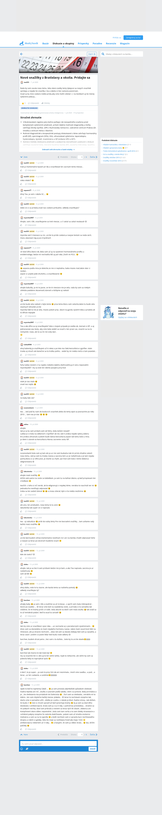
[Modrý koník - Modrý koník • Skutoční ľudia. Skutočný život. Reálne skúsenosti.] (28, 44)
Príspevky (83, 43)
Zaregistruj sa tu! (133, 37)
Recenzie (111, 43)
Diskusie (23, 70)
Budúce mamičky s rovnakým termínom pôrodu (49, 70)
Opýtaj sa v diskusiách (127, 317)
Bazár (45, 43)
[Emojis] (21, 749)
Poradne (97, 43)
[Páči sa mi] (22, 170)
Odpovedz (35, 103)
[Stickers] (27, 749)
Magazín (125, 43)
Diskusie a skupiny (63, 43)
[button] (58, 149)
